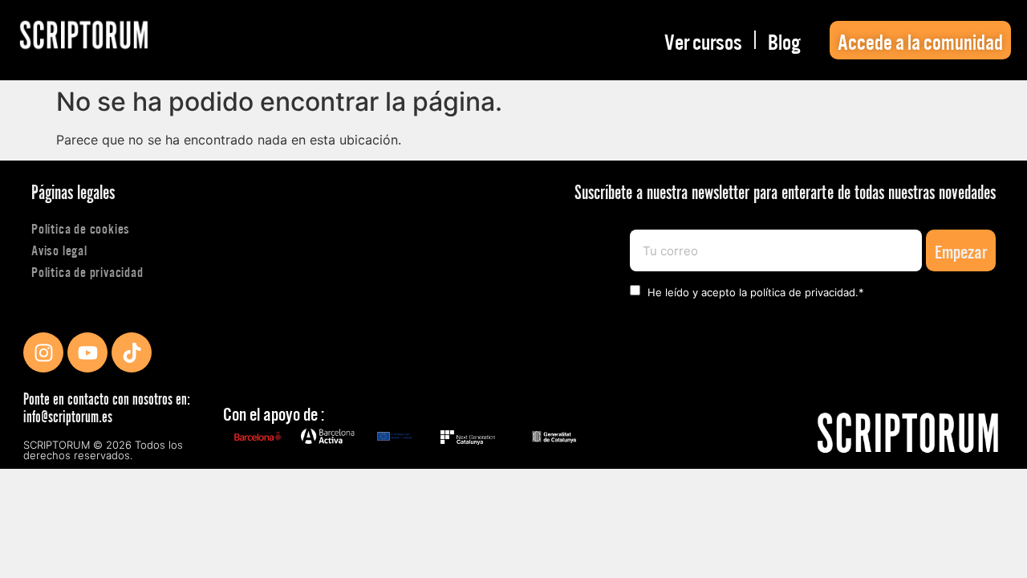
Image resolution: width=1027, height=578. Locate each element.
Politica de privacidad (87, 271)
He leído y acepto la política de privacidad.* (755, 292)
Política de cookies (80, 227)
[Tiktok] (132, 352)
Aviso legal (59, 249)
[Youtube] (87, 352)
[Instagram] (43, 352)
